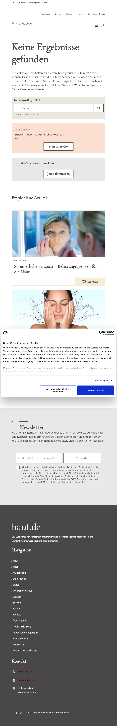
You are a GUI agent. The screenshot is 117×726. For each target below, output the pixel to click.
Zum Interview (58, 146)
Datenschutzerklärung (39, 368)
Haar (15, 567)
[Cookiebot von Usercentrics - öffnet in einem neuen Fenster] (101, 333)
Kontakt (69, 14)
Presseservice (20, 639)
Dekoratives (19, 579)
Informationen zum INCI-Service (27, 114)
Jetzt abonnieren (58, 174)
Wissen (17, 597)
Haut (15, 561)
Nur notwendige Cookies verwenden (58, 390)
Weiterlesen (90, 281)
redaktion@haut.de (27, 680)
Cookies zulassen (95, 390)
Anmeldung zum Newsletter (52, 14)
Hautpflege (20, 260)
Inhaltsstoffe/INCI (22, 591)
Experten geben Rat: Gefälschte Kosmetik (39, 134)
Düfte (16, 585)
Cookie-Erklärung (22, 627)
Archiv (16, 609)
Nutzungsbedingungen (25, 633)
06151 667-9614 (26, 671)
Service (17, 603)
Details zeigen (101, 380)
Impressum (79, 14)
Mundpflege (19, 573)
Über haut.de (20, 621)
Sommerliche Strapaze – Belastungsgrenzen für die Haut (55, 268)
